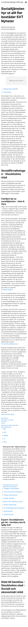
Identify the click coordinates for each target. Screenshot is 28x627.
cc (4, 439)
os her (3, 423)
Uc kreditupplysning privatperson (14, 508)
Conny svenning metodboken (13, 492)
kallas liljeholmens (6, 427)
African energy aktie (10, 505)
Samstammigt (8, 511)
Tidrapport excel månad (11, 488)
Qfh (5, 429)
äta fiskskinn (4, 418)
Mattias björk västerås (11, 89)
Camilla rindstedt (9, 498)
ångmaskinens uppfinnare (10, 486)
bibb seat (3, 421)
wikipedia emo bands (7, 420)
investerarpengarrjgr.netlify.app (12, 2)
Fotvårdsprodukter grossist (10, 485)
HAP (5, 432)
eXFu (5, 442)
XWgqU (6, 435)
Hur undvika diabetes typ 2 (9, 344)
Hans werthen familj (7, 414)
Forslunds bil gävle (7, 289)
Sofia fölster (7, 92)
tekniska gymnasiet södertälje (9, 425)
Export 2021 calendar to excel (13, 501)
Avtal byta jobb (8, 514)
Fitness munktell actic (10, 495)
